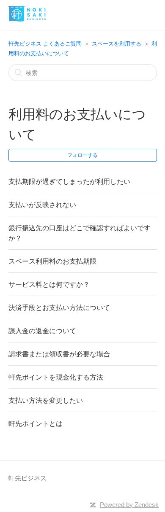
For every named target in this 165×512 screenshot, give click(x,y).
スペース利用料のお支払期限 (52, 261)
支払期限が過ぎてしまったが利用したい (69, 181)
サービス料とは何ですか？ (49, 284)
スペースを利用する (116, 43)
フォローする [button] (82, 155)
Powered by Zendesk (129, 504)
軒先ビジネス (27, 478)
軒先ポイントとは (35, 423)
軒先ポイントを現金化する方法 (55, 377)
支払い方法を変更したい (45, 400)
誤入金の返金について (42, 330)
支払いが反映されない (42, 204)
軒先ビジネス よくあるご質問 (45, 43)
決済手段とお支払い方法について (59, 307)
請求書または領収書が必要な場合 (59, 354)
